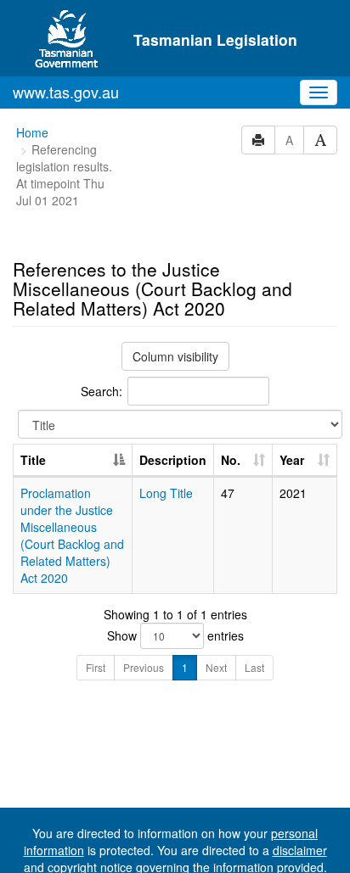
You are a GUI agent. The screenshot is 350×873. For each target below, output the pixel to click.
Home (32, 132)
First (95, 667)
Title (33, 459)
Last (254, 667)
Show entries (175, 635)
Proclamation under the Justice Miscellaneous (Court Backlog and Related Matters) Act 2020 (72, 535)
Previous (143, 667)
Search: (101, 391)
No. (230, 459)
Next (216, 667)
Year (291, 459)
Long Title (166, 492)
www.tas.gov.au (66, 92)
